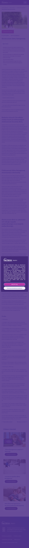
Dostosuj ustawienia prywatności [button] (14, 288)
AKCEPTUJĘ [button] (14, 284)
